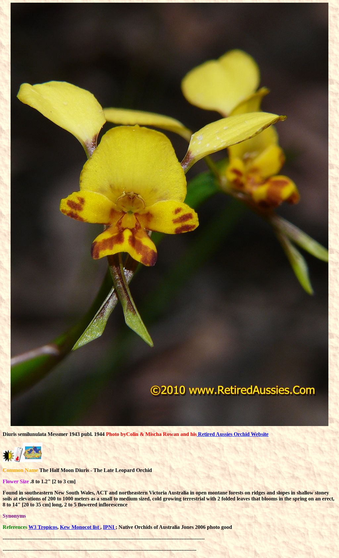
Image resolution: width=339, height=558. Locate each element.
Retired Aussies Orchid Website (232, 434)
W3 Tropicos (42, 527)
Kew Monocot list (80, 527)
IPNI (109, 527)
